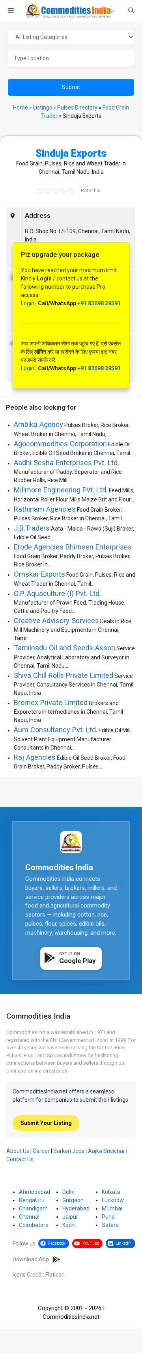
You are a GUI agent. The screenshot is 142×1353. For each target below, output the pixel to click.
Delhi (68, 1192)
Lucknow (113, 1200)
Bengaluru (32, 1200)
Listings (42, 107)
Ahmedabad (34, 1192)
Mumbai (112, 1208)
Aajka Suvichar (106, 1151)
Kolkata (111, 1192)
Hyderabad (76, 1208)
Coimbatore (34, 1225)
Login (27, 303)
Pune (108, 1217)
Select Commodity (71, 37)
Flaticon (55, 1274)
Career (41, 1151)
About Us (17, 1151)
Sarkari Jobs (68, 1151)
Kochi (69, 1225)
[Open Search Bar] (131, 11)
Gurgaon (73, 1200)
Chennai (29, 1217)
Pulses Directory (77, 107)
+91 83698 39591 (99, 303)
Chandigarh (33, 1208)
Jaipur (70, 1217)
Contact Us (20, 1159)
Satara (110, 1225)
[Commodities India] (70, 11)
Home (20, 107)
